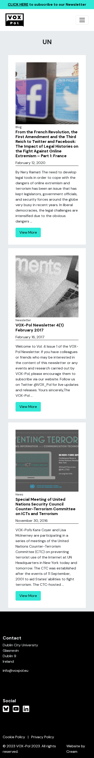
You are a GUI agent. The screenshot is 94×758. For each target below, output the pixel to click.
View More (28, 232)
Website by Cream (75, 749)
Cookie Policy (14, 737)
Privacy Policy (42, 737)
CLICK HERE (18, 4)
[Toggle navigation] (82, 20)
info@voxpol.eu (15, 670)
